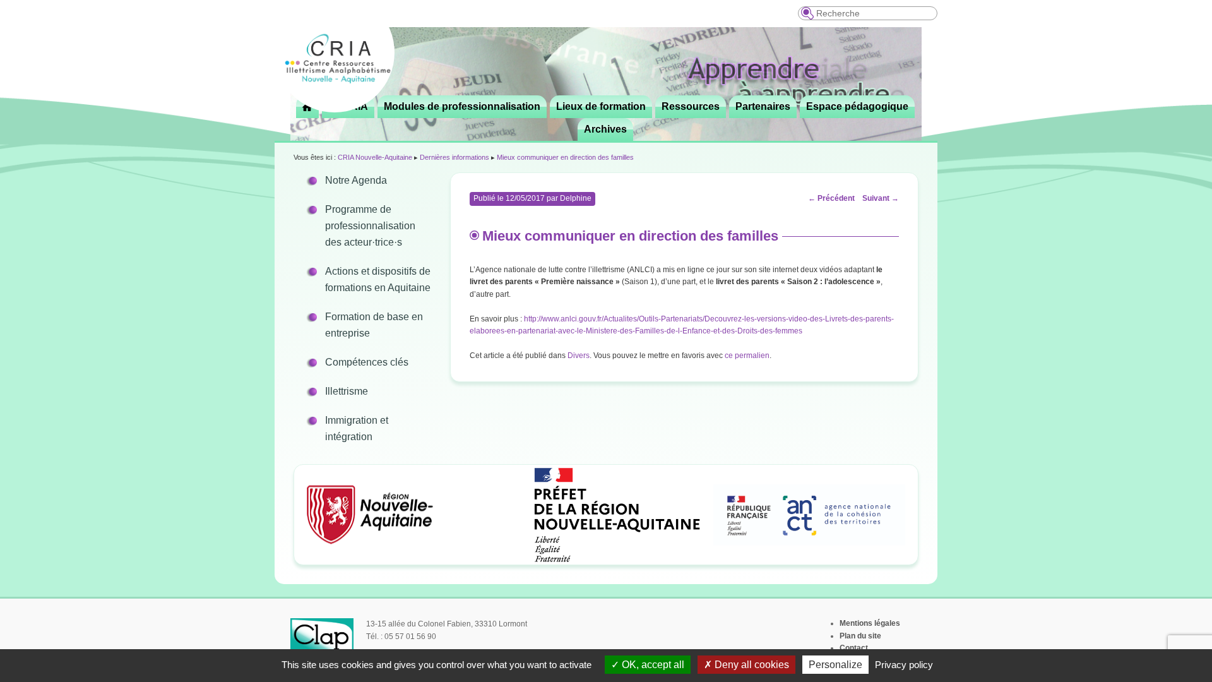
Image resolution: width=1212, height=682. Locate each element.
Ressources (691, 106)
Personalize (835, 664)
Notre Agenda (356, 180)
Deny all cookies (750, 664)
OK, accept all (651, 664)
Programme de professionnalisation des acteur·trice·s (370, 226)
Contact (854, 647)
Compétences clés (366, 362)
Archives (605, 129)
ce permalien (747, 355)
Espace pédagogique (857, 106)
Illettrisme (346, 391)
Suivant (880, 198)
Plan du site (860, 635)
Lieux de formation (601, 106)
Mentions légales (870, 623)
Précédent (831, 198)
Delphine (575, 198)
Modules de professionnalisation (462, 106)
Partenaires (762, 106)
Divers (578, 355)
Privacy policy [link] (904, 664)
